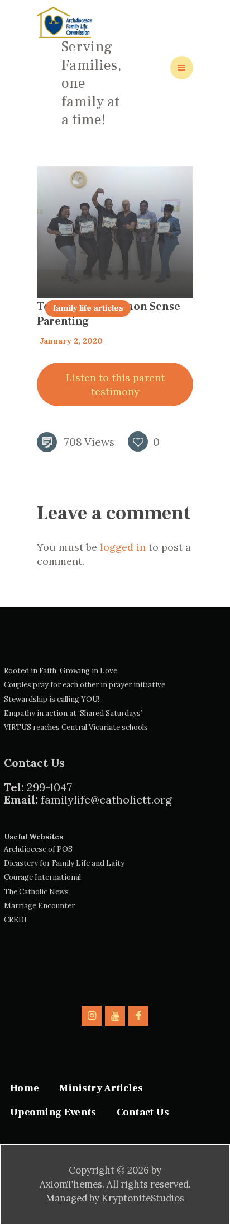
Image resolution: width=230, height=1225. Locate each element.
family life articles (88, 308)
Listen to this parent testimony (115, 384)
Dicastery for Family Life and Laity (64, 863)
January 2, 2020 (71, 341)
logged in (123, 547)
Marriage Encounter (39, 905)
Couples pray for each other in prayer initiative (84, 684)
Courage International (42, 877)
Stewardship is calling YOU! (51, 699)
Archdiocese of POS (38, 849)
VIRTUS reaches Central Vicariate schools (76, 727)
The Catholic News (36, 892)
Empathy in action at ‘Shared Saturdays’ (73, 713)
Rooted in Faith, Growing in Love (60, 670)
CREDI (15, 919)
